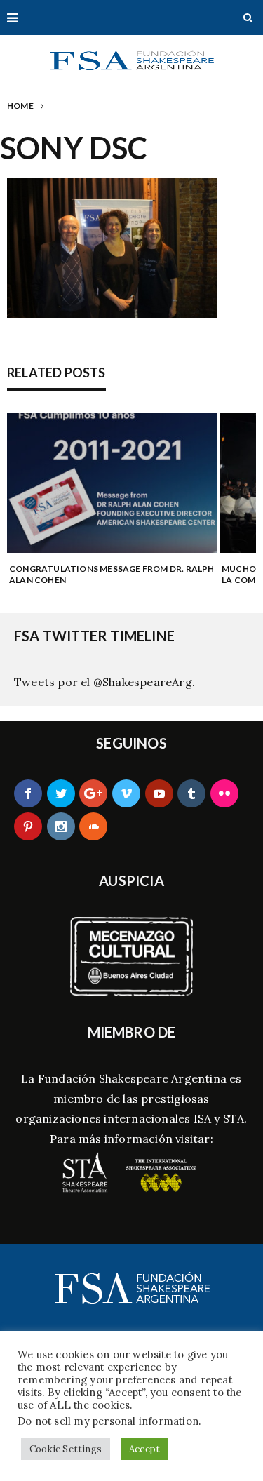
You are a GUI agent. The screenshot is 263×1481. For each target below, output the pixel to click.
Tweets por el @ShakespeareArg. (104, 682)
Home (20, 105)
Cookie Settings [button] (65, 1449)
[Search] (247, 17)
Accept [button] (144, 1449)
